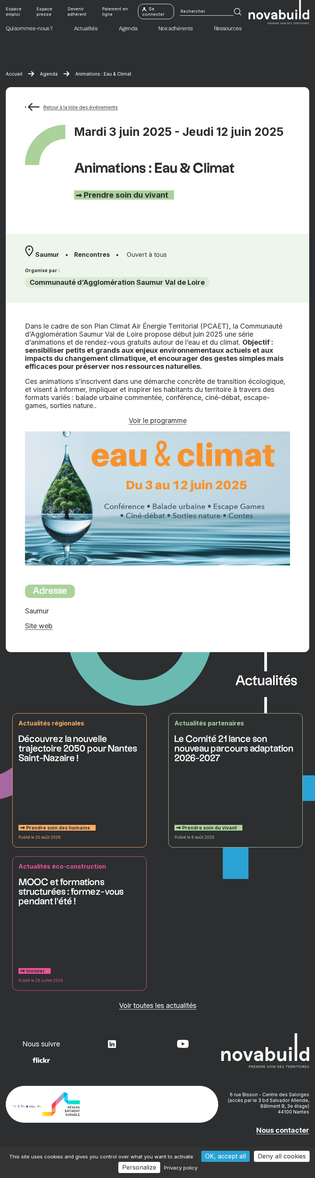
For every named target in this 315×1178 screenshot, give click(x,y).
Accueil (14, 74)
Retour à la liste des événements (80, 107)
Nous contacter (282, 1130)
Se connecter (153, 11)
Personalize (139, 1167)
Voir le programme (158, 420)
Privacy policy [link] (180, 1168)
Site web (39, 626)
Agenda (49, 74)
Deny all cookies (282, 1156)
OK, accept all (225, 1156)
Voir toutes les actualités (157, 1005)
